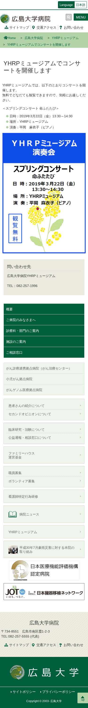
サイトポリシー (24, 692)
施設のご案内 (16, 341)
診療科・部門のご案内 (22, 331)
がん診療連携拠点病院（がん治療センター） (39, 368)
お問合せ (73, 645)
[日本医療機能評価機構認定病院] (44, 570)
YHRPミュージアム (65, 38)
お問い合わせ (74, 27)
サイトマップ (19, 27)
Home (12, 38)
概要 (9, 309)
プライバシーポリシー (58, 692)
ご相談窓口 (14, 352)
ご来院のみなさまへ (21, 320)
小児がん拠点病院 (19, 379)
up (82, 699)
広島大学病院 (34, 38)
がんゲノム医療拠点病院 (24, 390)
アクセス (46, 27)
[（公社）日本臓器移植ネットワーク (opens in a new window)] (44, 591)
